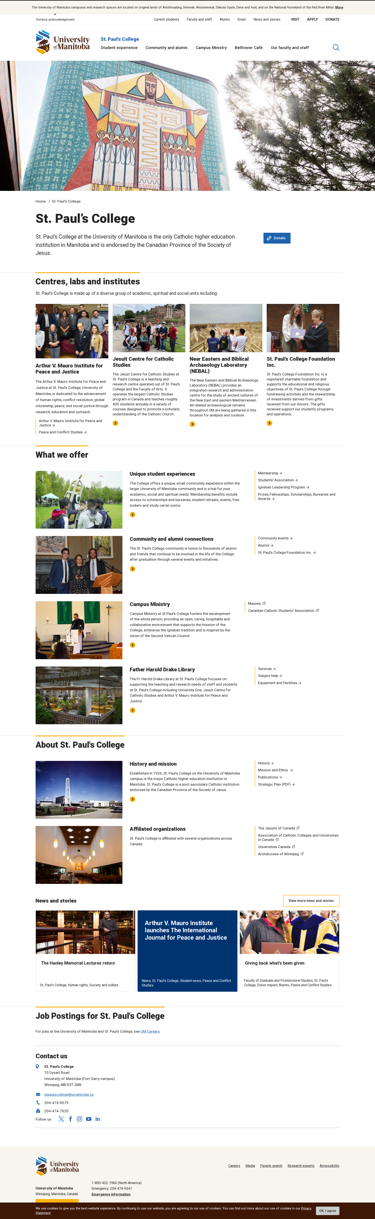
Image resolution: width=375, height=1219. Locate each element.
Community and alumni (167, 47)
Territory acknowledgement (55, 19)
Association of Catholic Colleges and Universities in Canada (298, 837)
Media (250, 1166)
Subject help (268, 675)
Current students (166, 19)
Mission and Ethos (273, 770)
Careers (234, 1166)
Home (41, 201)
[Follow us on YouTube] (88, 1118)
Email (241, 19)
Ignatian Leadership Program (281, 487)
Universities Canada (274, 847)
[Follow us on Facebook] (70, 1118)
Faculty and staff (199, 19)
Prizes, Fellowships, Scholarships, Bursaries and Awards (297, 496)
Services (265, 669)
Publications (268, 777)
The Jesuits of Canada (276, 828)
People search (271, 1166)
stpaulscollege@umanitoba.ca (69, 1094)
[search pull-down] (336, 47)
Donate (332, 19)
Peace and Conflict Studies (61, 432)
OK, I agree (327, 1211)
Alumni (225, 19)
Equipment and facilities (277, 683)
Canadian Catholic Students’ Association (281, 610)
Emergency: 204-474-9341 (112, 1188)
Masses (254, 603)
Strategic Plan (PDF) (274, 784)
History (264, 763)
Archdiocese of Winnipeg (278, 854)
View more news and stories (311, 901)
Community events (273, 538)
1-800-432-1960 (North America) (116, 1183)
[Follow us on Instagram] (79, 1118)
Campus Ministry (211, 47)
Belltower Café (249, 47)
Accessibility (329, 1166)
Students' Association (276, 480)
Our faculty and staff (290, 47)
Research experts (301, 1166)
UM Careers (150, 1031)
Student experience (119, 47)
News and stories (266, 19)
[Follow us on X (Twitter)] (61, 1118)
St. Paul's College (120, 39)
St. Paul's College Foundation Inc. (285, 552)
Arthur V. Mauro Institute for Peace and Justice (70, 423)
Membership (268, 473)
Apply (312, 19)
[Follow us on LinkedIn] (97, 1118)
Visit (295, 19)
